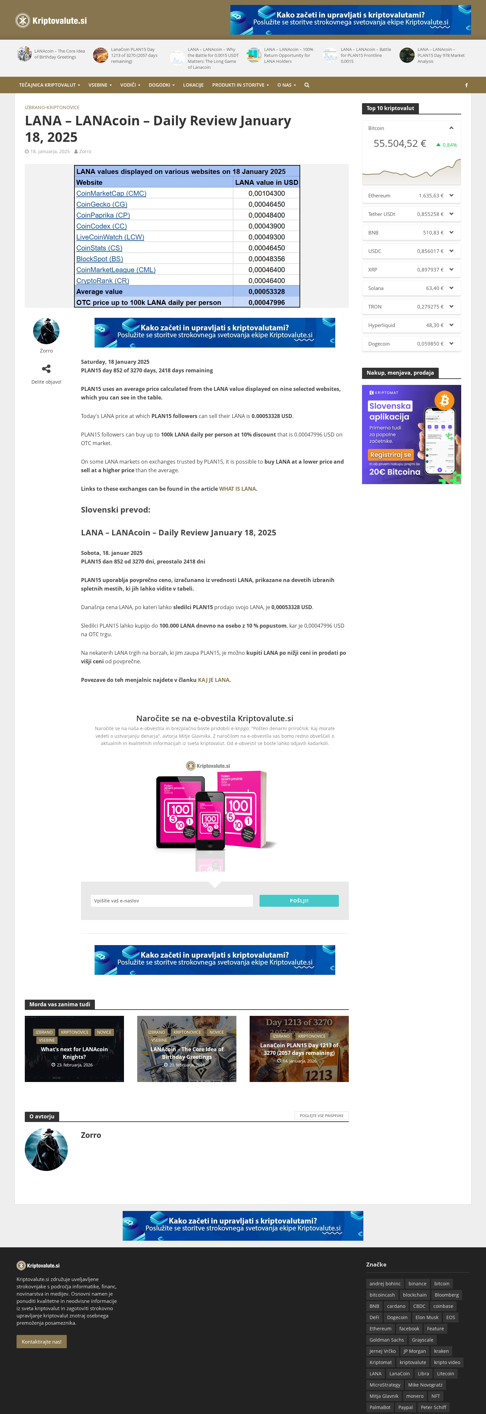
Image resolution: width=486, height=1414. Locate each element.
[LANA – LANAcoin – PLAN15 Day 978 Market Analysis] (406, 55)
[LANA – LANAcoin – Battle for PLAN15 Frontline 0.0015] (330, 55)
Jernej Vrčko (383, 1351)
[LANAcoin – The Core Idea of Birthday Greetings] (24, 54)
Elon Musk (427, 1317)
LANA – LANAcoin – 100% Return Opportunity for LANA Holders (288, 55)
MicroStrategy (385, 1385)
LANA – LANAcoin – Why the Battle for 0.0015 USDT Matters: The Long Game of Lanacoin (213, 58)
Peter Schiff (433, 1407)
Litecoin (445, 1373)
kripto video (447, 1362)
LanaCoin (399, 1373)
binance (417, 1283)
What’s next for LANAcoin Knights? (74, 1053)
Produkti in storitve (238, 85)
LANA (376, 1373)
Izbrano (35, 107)
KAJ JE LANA (213, 680)
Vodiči (128, 85)
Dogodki (159, 85)
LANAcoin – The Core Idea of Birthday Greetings (59, 54)
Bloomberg (447, 1295)
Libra (423, 1373)
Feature (435, 1328)
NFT (435, 1396)
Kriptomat (381, 1362)
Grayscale (422, 1340)
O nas (284, 85)
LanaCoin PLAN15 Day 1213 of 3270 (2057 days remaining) (134, 55)
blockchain (415, 1295)
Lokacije (193, 85)
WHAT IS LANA (237, 488)
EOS (450, 1317)
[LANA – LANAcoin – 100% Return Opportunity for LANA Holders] (253, 55)
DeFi (374, 1317)
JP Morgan (415, 1351)
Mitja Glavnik (384, 1396)
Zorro (85, 151)
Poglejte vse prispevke (322, 1115)
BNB (374, 1306)
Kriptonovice (63, 107)
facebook (409, 1328)
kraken (441, 1351)
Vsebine (98, 85)
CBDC (419, 1306)
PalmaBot (380, 1407)
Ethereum (380, 1328)
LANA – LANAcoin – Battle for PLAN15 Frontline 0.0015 (366, 55)
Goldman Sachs (387, 1340)
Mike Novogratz (425, 1385)
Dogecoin (397, 1317)
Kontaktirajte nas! (41, 1341)
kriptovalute (413, 1362)
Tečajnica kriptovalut (47, 85)
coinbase (443, 1306)
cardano (396, 1306)
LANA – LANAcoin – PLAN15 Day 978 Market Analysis (441, 55)
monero (415, 1396)
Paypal (405, 1407)
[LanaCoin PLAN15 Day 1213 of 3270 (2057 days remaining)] (100, 55)
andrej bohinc (385, 1283)
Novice (104, 1032)
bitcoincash (382, 1295)
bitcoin (442, 1283)
